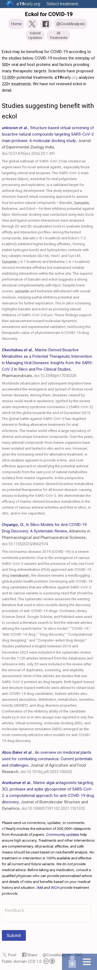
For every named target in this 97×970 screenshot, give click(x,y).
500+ (6, 64)
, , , (48, 140)
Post (12, 955)
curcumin (22, 291)
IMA (40, 887)
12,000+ (9, 77)
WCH (55, 887)
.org (28, 3)
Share (32, 955)
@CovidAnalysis (57, 955)
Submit (14, 935)
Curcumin (81, 202)
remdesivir (19, 575)
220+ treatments (16, 83)
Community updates (62, 834)
